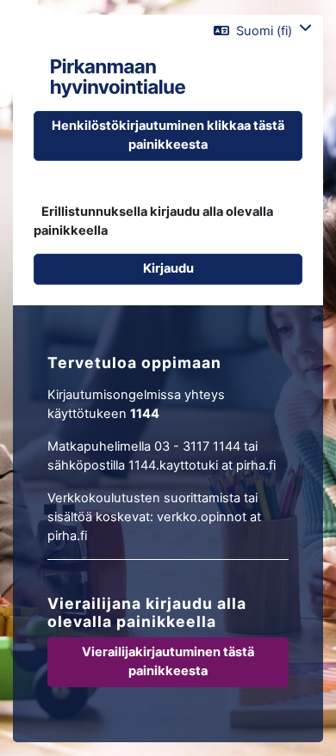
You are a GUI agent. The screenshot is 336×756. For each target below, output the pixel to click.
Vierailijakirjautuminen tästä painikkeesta (168, 661)
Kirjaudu (168, 268)
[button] (262, 31)
